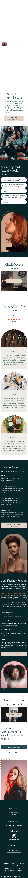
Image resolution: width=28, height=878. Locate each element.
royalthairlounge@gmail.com (14, 825)
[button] (24, 44)
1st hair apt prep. (15, 516)
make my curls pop (13, 653)
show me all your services (14, 525)
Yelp (15, 321)
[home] (4, 43)
